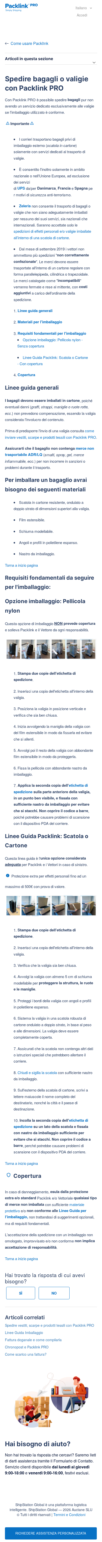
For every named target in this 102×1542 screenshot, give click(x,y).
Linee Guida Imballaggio (24, 1332)
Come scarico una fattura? (26, 1354)
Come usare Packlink (29, 43)
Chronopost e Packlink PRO (27, 1346)
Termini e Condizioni (69, 1514)
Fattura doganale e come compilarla (33, 1339)
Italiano (82, 7)
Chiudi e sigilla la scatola (37, 1072)
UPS (21, 188)
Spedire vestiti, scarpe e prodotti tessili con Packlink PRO (49, 1325)
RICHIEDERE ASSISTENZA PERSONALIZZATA (50, 1533)
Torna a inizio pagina (21, 565)
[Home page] (21, 6)
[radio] (20, 1293)
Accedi (82, 14)
